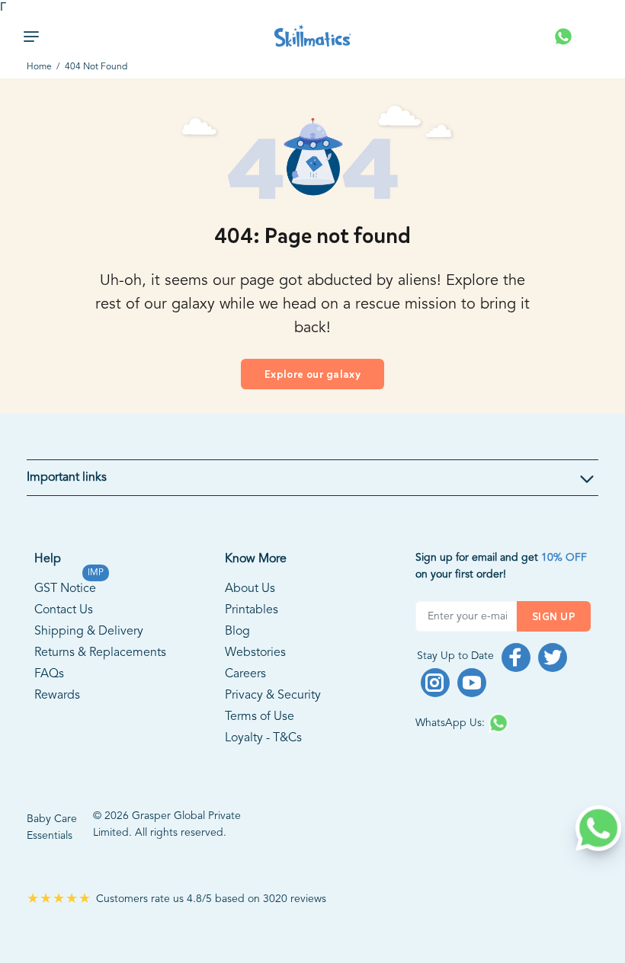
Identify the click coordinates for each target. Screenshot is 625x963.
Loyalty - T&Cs (263, 738)
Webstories (255, 653)
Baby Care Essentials (52, 827)
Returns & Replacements (100, 653)
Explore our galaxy (312, 374)
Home (39, 67)
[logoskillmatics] (312, 36)
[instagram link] (435, 682)
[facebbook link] (516, 657)
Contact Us (63, 610)
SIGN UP (553, 616)
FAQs (49, 674)
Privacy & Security (273, 695)
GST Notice (65, 586)
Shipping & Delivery (88, 631)
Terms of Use (259, 717)
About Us (250, 589)
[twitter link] (552, 657)
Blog (237, 631)
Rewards (57, 695)
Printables (251, 610)
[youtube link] (471, 682)
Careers (245, 674)
